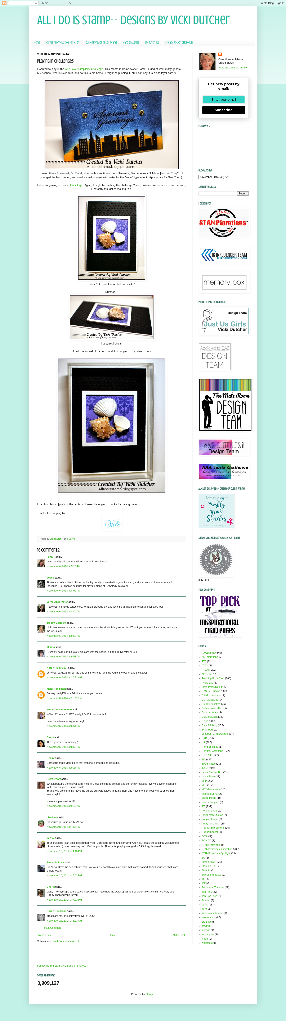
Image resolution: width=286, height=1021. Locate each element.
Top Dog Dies (209, 896)
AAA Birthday (209, 652)
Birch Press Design (212, 686)
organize (207, 921)
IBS (204, 759)
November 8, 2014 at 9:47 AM (63, 806)
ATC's (205, 665)
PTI (203, 806)
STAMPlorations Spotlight (216, 853)
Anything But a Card (213, 678)
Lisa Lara (52, 817)
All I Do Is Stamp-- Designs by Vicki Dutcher (133, 20)
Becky (50, 758)
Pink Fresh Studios (212, 815)
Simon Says (208, 861)
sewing (206, 926)
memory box (209, 917)
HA (203, 742)
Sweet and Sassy (211, 874)
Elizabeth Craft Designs (215, 733)
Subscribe (224, 110)
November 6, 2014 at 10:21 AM (64, 677)
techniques (208, 934)
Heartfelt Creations (212, 751)
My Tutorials (152, 42)
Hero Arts (207, 755)
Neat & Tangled (210, 802)
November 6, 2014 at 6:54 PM (63, 726)
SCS (204, 836)
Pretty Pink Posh (211, 823)
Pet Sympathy (209, 810)
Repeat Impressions (213, 827)
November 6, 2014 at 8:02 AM (63, 590)
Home (37, 42)
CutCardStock (210, 716)
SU (203, 857)
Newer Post (45, 935)
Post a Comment (52, 927)
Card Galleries (131, 42)
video (205, 938)
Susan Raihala (55, 862)
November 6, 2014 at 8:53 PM (63, 747)
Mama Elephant (211, 793)
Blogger (150, 994)
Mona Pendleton (56, 688)
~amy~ (51, 557)
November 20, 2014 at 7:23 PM (64, 899)
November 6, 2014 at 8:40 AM (63, 611)
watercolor (208, 942)
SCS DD (206, 840)
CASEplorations (211, 695)
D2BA (205, 721)
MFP (204, 780)
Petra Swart (54, 779)
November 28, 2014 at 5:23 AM (64, 920)
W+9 (204, 908)
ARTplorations (210, 657)
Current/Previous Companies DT (62, 42)
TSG (204, 883)
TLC (204, 879)
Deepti (50, 737)
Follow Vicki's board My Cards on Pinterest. (61, 965)
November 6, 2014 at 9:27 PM (63, 767)
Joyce (50, 577)
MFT (204, 785)
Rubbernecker (210, 832)
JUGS (205, 767)
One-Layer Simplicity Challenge (84, 69)
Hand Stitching (210, 746)
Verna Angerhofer (57, 602)
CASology (76, 185)
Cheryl (51, 886)
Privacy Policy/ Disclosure (179, 42)
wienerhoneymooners (60, 709)
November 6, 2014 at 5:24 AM (63, 566)
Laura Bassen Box (212, 772)
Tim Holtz (207, 891)
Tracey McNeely (56, 622)
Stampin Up (208, 866)
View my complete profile (232, 67)
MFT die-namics (211, 789)
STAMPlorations (211, 845)
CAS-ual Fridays (211, 691)
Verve (205, 904)
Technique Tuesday (213, 887)
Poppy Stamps (210, 819)
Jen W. (50, 838)
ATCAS (206, 669)
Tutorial (206, 900)
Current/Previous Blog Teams (101, 42)
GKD (204, 738)
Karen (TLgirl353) (57, 667)
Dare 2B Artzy (209, 725)
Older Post (179, 935)
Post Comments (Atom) (66, 941)
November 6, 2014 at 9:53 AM (63, 656)
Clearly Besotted (211, 704)
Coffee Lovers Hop (212, 708)
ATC (204, 661)
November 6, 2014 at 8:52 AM (63, 635)
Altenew (206, 674)
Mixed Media (209, 797)
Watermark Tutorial (212, 913)
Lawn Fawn (208, 776)
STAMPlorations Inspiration (217, 849)
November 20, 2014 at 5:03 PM (64, 875)
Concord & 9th (210, 712)
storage (206, 930)
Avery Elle (207, 682)
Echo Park (207, 729)
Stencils (206, 870)
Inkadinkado (209, 763)
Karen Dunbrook (56, 911)
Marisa (51, 647)
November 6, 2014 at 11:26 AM (64, 698)
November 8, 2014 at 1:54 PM (63, 827)
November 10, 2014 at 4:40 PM (64, 851)
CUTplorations (210, 699)
